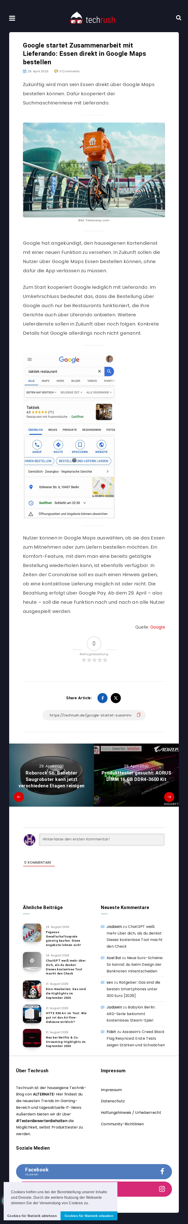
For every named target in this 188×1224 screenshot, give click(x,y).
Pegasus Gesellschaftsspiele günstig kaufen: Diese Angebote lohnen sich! (63, 938)
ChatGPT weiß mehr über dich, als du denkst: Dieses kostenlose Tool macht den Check (66, 967)
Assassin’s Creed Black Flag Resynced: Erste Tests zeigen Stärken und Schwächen (136, 1038)
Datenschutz (113, 1101)
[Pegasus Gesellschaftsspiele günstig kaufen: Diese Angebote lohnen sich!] (32, 933)
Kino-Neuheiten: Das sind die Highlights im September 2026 (66, 993)
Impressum (111, 1089)
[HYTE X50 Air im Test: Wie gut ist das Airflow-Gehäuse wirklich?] (32, 1014)
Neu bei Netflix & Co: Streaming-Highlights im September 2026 (66, 1042)
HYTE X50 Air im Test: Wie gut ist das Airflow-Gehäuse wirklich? (66, 1017)
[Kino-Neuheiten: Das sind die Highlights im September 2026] (32, 989)
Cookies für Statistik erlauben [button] (89, 1216)
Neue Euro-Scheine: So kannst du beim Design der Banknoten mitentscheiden (135, 964)
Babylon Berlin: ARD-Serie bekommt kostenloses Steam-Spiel (131, 1014)
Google (157, 627)
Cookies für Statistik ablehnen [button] (32, 1216)
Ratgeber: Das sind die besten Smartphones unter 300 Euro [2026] (133, 989)
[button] (90, 1203)
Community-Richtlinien (122, 1124)
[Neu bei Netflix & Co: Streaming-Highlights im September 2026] (32, 1038)
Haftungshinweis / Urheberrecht (131, 1112)
